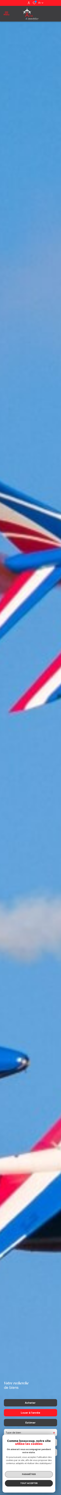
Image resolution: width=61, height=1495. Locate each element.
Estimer (30, 1422)
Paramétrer (29, 1474)
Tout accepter (29, 1483)
